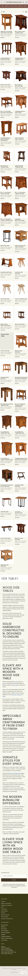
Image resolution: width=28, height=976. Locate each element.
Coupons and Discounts (7, 918)
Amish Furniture (4, 930)
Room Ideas (4, 928)
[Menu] (1, 2)
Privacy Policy (4, 916)
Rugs (2, 6)
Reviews (3, 912)
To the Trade (4, 940)
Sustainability (4, 911)
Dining (15, 6)
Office (25, 6)
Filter (4, 11)
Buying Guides (4, 925)
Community (4, 909)
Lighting (7, 6)
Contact (3, 901)
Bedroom (20, 6)
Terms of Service (5, 914)
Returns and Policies (6, 903)
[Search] (4, 2)
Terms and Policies (14, 972)
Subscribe (14, 879)
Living (11, 6)
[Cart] (26, 2)
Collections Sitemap (5, 936)
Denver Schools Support (7, 938)
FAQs (2, 907)
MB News (3, 926)
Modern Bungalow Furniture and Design (13, 968)
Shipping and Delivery (6, 905)
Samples (3, 934)
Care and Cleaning (5, 932)
